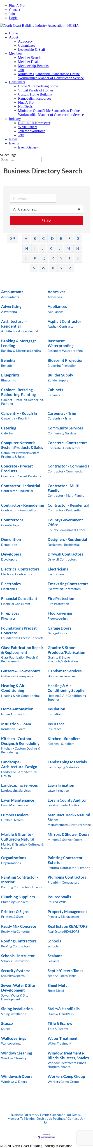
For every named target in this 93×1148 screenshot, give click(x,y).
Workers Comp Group (66, 1076)
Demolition (11, 539)
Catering (8, 428)
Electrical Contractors (20, 569)
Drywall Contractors (65, 554)
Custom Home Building (35, 94)
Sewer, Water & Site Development (18, 987)
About (13, 37)
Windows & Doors (16, 1076)
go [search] (48, 220)
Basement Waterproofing (61, 343)
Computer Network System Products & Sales (22, 445)
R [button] (53, 258)
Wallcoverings (13, 1038)
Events (14, 143)
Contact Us (75, 1118)
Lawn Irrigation (61, 785)
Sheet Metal (58, 985)
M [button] (68, 248)
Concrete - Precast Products (17, 468)
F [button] (69, 238)
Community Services (65, 428)
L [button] (59, 248)
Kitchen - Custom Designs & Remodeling (20, 741)
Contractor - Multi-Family (64, 488)
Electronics (11, 583)
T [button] (69, 258)
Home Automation (17, 709)
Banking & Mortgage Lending (19, 343)
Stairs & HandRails (63, 1008)
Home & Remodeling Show (38, 86)
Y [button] (61, 268)
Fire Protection (61, 598)
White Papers (27, 127)
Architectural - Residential (14, 323)
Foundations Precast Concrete (19, 630)
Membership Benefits (33, 66)
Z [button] (70, 268)
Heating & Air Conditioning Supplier (67, 688)
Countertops (12, 520)
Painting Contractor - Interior (19, 879)
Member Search (29, 58)
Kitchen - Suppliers (64, 738)
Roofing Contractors (18, 941)
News (13, 139)
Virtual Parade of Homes (35, 90)
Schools (54, 941)
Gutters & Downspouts (20, 671)
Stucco (7, 1023)
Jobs (21, 135)
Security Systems (15, 970)
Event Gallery (28, 147)
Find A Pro (17, 5)
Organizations (13, 857)
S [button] (61, 258)
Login (13, 18)
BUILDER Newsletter (34, 123)
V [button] (34, 268)
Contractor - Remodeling (22, 505)
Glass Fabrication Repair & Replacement (22, 650)
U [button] (78, 258)
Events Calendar (51, 1115)
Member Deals (28, 62)
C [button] (43, 238)
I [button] (34, 248)
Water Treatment (63, 1038)
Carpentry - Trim (62, 413)
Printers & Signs (14, 911)
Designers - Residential (67, 539)
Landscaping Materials (67, 762)
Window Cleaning (16, 1053)
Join (12, 14)
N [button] (77, 248)
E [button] (61, 238)
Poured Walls (59, 896)
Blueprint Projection (66, 360)
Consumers (17, 82)
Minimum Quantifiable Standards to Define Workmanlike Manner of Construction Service (51, 76)
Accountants (12, 291)
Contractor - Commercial (69, 466)
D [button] (52, 238)
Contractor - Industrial (20, 485)
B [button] (35, 238)
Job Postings (56, 1118)
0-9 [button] (12, 238)
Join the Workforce (31, 131)
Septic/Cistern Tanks (65, 970)
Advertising (11, 306)
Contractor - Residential (68, 505)
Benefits (8, 360)
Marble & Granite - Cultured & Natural (17, 836)
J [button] (42, 248)
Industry (15, 119)
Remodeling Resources (34, 98)
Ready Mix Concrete (18, 926)
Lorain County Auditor (67, 800)
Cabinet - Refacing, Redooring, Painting (18, 392)
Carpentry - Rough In (19, 413)
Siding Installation (17, 1008)
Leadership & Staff (31, 49)
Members (15, 53)
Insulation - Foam (16, 723)
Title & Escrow (60, 1023)
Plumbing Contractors (67, 877)
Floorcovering (60, 613)
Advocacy (25, 41)
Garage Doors (59, 628)
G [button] (78, 238)
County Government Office (65, 522)
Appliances (57, 306)
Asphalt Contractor (64, 321)
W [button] (43, 268)
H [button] (26, 248)
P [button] (35, 258)
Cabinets (55, 389)
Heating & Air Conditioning (13, 688)
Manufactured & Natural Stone (69, 817)
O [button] (26, 258)
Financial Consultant (19, 598)
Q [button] (43, 258)
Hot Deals (25, 106)
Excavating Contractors (68, 583)
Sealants (55, 955)
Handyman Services (64, 671)
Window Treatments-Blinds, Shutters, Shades (68, 1055)
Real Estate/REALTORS (68, 926)
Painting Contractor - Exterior (66, 860)
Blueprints (10, 375)
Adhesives (56, 291)
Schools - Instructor (18, 955)
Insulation (56, 709)
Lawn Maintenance (17, 800)
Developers (11, 554)
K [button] (51, 248)
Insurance (56, 723)
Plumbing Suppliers (18, 896)
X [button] (53, 268)
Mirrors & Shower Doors (68, 834)
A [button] (26, 238)
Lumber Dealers (14, 814)
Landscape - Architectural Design (19, 764)
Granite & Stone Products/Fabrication (66, 650)
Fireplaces (10, 613)
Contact (14, 10)
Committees (26, 45)
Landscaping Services (19, 785)
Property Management (67, 911)
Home (13, 33)
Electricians (58, 569)
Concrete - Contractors (67, 442)
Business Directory (24, 1115)
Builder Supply (60, 375)
